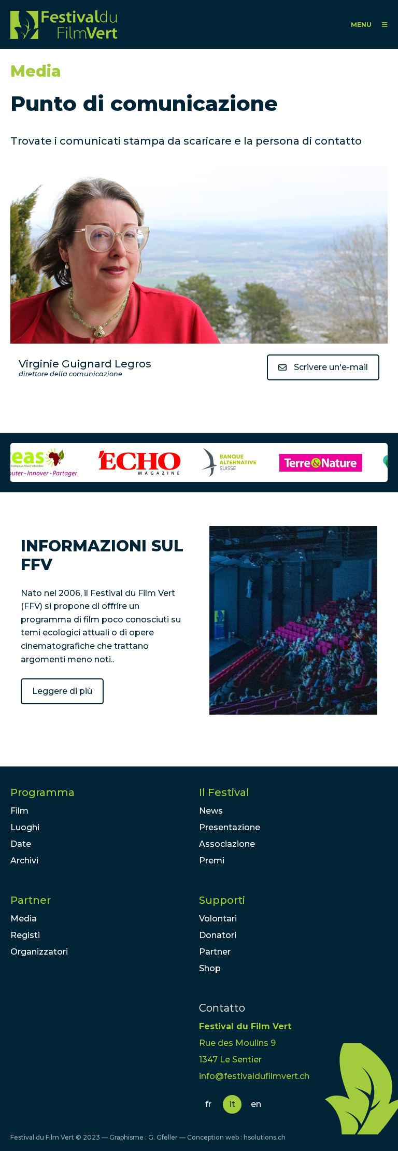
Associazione (227, 844)
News (211, 811)
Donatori (217, 935)
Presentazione (229, 827)
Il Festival (224, 792)
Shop (210, 968)
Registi (25, 935)
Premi (211, 860)
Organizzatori (39, 952)
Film (19, 811)
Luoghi (24, 827)
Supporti (222, 900)
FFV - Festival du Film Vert (63, 24)
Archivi (24, 860)
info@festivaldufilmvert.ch (254, 1076)
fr (208, 1104)
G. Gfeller (163, 1137)
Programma (42, 792)
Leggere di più (62, 691)
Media (23, 918)
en (256, 1104)
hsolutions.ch (265, 1137)
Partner (30, 900)
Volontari (218, 918)
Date (20, 844)
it (232, 1104)
